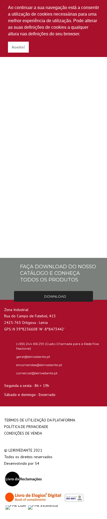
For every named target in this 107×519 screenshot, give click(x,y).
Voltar (53, 240)
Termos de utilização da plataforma (39, 420)
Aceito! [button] (18, 47)
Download (54, 296)
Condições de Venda (23, 433)
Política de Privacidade (26, 426)
